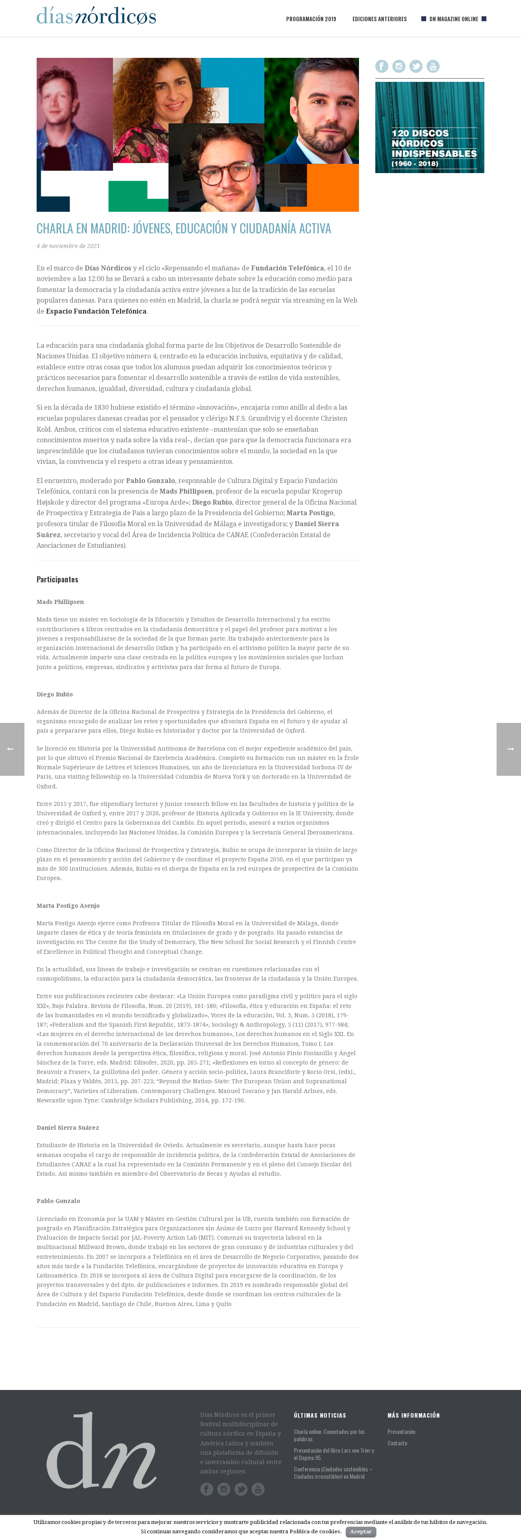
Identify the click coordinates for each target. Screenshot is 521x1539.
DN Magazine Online (453, 19)
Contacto (397, 1442)
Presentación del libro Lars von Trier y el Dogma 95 (334, 1454)
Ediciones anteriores (379, 19)
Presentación (401, 1431)
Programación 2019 (311, 19)
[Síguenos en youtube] (433, 66)
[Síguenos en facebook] (381, 66)
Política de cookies (314, 1531)
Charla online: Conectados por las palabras (329, 1435)
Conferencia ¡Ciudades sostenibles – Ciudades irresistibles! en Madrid (333, 1472)
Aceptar (361, 1531)
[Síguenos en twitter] (415, 66)
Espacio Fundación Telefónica (96, 311)
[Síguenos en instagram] (398, 66)
